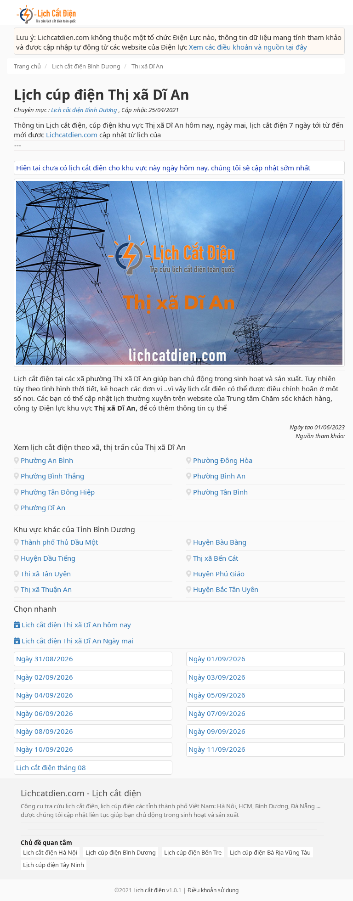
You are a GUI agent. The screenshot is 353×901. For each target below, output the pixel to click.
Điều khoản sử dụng (213, 890)
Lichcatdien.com (71, 134)
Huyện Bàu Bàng (218, 541)
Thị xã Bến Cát (214, 558)
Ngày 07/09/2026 (216, 713)
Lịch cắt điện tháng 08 (51, 767)
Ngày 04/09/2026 (44, 694)
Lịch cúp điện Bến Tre (193, 852)
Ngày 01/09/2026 (216, 658)
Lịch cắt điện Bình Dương (85, 110)
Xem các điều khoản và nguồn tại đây (248, 46)
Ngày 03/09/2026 (216, 676)
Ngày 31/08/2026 (44, 658)
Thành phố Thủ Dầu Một (58, 541)
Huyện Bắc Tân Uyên (224, 589)
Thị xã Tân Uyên (45, 573)
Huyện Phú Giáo (218, 573)
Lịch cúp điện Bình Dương (120, 852)
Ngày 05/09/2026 (216, 694)
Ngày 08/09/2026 (44, 731)
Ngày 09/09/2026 (216, 731)
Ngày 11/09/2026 (216, 749)
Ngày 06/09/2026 (44, 713)
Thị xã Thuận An (45, 589)
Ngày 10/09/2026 (44, 749)
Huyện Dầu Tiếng (47, 558)
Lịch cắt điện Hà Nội (50, 852)
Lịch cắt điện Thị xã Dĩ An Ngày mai (76, 640)
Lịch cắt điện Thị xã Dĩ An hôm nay (75, 624)
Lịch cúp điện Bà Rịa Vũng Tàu (270, 852)
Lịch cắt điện (149, 890)
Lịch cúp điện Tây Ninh (53, 865)
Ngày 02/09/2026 (44, 676)
